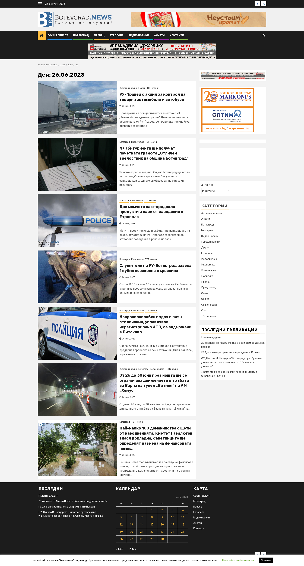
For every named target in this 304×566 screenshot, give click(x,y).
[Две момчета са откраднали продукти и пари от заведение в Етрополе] (77, 220)
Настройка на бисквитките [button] (238, 560)
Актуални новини (128, 88)
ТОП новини (153, 88)
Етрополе (116, 35)
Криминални (136, 200)
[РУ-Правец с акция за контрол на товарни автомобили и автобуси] (77, 107)
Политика (207, 276)
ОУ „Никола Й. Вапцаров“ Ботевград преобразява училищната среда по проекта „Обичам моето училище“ (231, 362)
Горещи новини (210, 241)
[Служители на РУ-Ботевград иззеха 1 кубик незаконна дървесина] (77, 276)
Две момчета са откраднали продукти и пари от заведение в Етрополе (151, 211)
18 (182, 524)
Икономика (208, 264)
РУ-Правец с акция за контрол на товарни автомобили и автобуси (152, 97)
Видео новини (138, 35)
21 (141, 531)
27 (131, 539)
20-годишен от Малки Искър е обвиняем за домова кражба (73, 501)
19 (121, 531)
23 (162, 531)
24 (172, 531)
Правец (99, 35)
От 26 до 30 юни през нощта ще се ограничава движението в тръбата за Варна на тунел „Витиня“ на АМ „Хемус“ (154, 383)
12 (121, 524)
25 (182, 531)
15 (152, 524)
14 (141, 524)
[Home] (42, 35)
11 (182, 517)
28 (141, 539)
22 (152, 531)
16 (162, 524)
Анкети (159, 35)
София (205, 299)
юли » (133, 549)
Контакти (177, 35)
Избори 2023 (209, 259)
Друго (205, 247)
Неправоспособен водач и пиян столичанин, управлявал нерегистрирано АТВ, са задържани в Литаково (155, 324)
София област (58, 35)
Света (204, 293)
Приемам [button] (266, 560)
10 (172, 517)
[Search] (264, 35)
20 (131, 531)
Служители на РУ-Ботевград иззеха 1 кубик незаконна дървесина (155, 268)
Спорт (204, 310)
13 (131, 524)
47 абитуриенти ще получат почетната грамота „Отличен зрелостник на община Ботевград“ (154, 153)
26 (121, 539)
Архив (207, 185)
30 (162, 539)
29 (152, 539)
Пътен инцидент (211, 337)
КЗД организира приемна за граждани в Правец (230, 352)
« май (119, 549)
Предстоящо (137, 142)
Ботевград (81, 35)
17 (172, 524)
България (207, 230)
